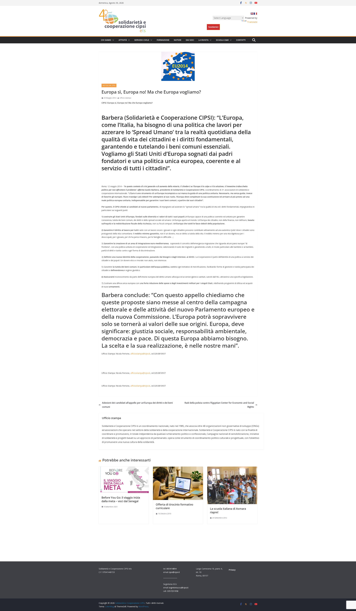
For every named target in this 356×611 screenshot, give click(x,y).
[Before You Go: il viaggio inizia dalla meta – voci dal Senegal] (124, 468)
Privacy (232, 569)
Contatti (241, 40)
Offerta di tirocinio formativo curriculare (174, 506)
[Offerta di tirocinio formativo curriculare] (178, 468)
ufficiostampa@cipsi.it (140, 353)
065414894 (171, 568)
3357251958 (172, 591)
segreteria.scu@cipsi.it (178, 587)
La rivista (203, 40)
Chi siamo (106, 40)
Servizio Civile (141, 40)
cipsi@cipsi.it (174, 572)
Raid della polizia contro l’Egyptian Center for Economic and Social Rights (219, 404)
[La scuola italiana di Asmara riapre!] (232, 468)
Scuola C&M (222, 40)
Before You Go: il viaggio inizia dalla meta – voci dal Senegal (121, 499)
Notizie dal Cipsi (109, 85)
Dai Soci (190, 40)
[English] (252, 13)
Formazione (163, 40)
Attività (123, 40)
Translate (252, 21)
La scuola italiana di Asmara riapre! (228, 510)
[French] (255, 13)
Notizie (177, 40)
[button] (112, 40)
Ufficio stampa (125, 98)
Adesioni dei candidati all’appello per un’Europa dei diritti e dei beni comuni (137, 404)
